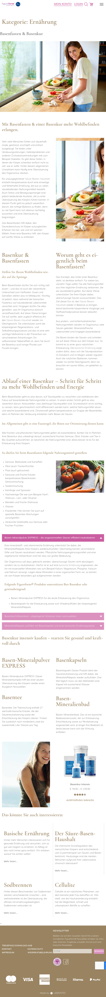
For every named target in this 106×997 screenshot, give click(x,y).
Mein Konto (63, 4)
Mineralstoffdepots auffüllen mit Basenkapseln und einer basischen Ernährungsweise (49, 626)
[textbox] (52, 603)
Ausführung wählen (80, 800)
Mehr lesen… (10, 861)
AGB (30, 946)
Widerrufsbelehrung (40, 953)
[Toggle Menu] (100, 4)
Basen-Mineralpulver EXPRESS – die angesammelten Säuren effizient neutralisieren (50, 538)
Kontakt (7, 949)
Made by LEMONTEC (53, 993)
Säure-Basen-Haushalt (37, 179)
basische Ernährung (85, 348)
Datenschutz (35, 949)
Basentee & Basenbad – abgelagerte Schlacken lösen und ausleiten (41, 616)
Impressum (8, 953)
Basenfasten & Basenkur (21, 34)
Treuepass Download (14, 946)
